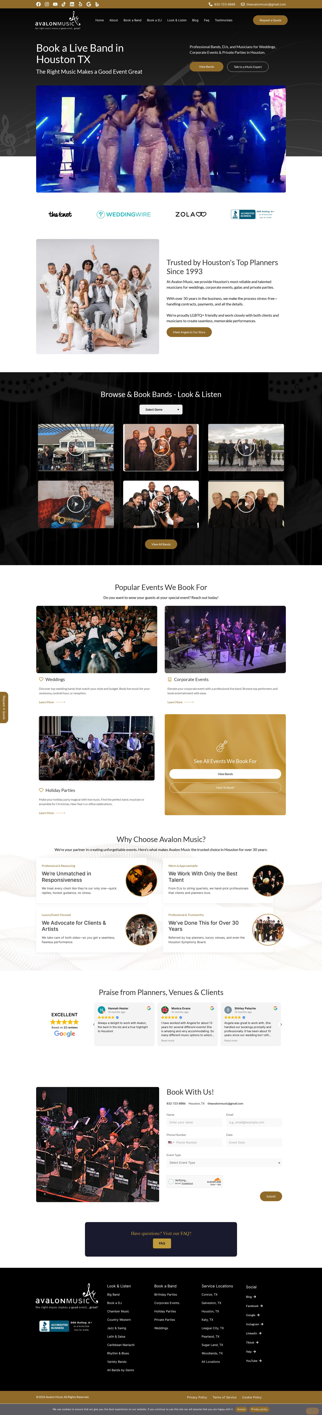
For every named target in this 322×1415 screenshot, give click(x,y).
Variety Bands (117, 1362)
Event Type (174, 1155)
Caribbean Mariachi (121, 1345)
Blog (195, 20)
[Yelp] (80, 4)
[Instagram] (47, 4)
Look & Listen (177, 20)
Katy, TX (207, 1320)
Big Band (113, 1294)
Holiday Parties (165, 1311)
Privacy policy (259, 1409)
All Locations (211, 1362)
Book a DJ (154, 20)
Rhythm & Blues (118, 1353)
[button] (76, 447)
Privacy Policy (197, 1397)
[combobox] (171, 1142)
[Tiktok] (63, 4)
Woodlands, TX (212, 1353)
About (113, 20)
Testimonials (223, 20)
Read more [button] (104, 1040)
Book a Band (132, 20)
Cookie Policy (252, 1397)
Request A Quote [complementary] (4, 707)
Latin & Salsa (116, 1336)
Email (229, 1114)
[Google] (88, 4)
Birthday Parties (165, 1294)
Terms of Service (224, 1397)
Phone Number (176, 1134)
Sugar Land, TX (212, 1345)
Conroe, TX (209, 1294)
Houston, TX (210, 1311)
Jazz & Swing (116, 1328)
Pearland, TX (210, 1336)
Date (229, 1134)
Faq (206, 20)
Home (99, 20)
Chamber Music (118, 1311)
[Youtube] (55, 4)
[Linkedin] (72, 4)
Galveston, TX (211, 1303)
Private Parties (164, 1320)
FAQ (162, 1243)
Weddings (161, 1328)
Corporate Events (166, 1303)
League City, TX (213, 1328)
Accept (241, 1409)
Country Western (119, 1320)
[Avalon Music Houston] (97, 4)
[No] (312, 1411)
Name (170, 1114)
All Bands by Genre (120, 1370)
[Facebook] (38, 4)
